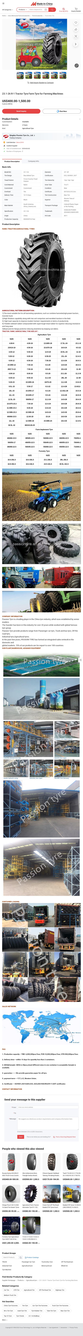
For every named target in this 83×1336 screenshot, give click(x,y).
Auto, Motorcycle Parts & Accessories (19, 16)
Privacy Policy (73, 1327)
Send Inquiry (21, 111)
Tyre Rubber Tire (36, 1311)
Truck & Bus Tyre (47, 1262)
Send (20, 1137)
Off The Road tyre (67, 1262)
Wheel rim (64, 1266)
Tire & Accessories (37, 16)
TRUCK (4, 1262)
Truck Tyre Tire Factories (60, 1305)
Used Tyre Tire (22, 1311)
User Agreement (53, 1327)
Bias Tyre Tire (65, 1311)
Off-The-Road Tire (45, 1290)
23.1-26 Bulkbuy (34, 1316)
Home (4, 16)
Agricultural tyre (27, 1266)
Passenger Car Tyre (28, 1262)
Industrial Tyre (7, 1266)
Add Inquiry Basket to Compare (42, 82)
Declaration (64, 1327)
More (4, 1320)
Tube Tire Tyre (51, 1311)
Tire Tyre (25, 1305)
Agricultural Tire (29, 1290)
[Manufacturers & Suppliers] (41, 4)
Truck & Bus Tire (49, 16)
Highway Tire (59, 1290)
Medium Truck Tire (10, 1295)
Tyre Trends (20, 1316)
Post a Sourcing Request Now (64, 1137)
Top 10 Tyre (8, 1316)
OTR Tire (16, 1290)
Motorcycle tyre (47, 1266)
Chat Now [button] (63, 111)
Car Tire (6, 1290)
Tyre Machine (6, 1270)
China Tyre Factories (11, 1305)
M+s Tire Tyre (8, 1311)
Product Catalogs (33, 1257)
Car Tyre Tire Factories (39, 1305)
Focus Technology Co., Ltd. (27, 1327)
